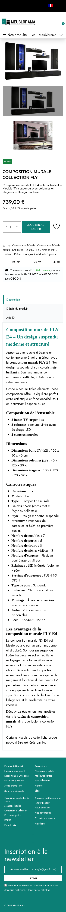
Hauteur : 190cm (12, 254)
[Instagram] (13, 5)
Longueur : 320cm (22, 249)
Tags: (7, 245)
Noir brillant (49, 249)
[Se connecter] (50, 22)
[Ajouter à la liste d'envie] (56, 227)
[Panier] (61, 22)
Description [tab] (13, 300)
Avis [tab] (10, 318)
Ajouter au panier (36, 226)
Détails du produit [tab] (16, 309)
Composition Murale (24, 245)
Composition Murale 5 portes (39, 254)
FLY (37, 249)
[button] (44, 22)
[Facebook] (6, 5)
